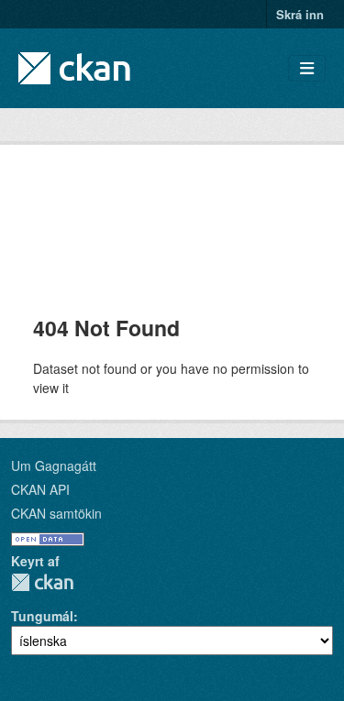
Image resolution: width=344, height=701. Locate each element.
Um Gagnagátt (53, 465)
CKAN (42, 582)
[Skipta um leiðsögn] (307, 68)
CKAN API (40, 489)
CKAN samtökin (56, 513)
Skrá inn (300, 14)
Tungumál (42, 616)
